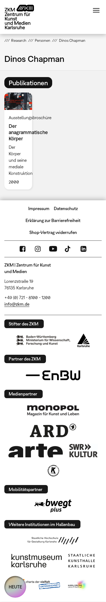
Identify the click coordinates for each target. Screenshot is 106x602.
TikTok (68, 249)
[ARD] (53, 430)
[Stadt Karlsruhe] (83, 340)
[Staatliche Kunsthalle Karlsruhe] (81, 561)
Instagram (37, 249)
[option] (20, 141)
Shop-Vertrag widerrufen (53, 232)
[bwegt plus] (53, 505)
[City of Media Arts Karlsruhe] (78, 585)
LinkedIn (83, 249)
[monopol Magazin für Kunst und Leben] (53, 410)
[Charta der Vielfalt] (39, 585)
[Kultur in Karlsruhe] (53, 470)
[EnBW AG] (53, 375)
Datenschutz (66, 208)
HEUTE (15, 586)
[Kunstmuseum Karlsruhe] (36, 561)
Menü (96, 10)
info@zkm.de (16, 304)
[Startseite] (23, 17)
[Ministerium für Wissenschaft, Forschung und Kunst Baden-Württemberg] (43, 340)
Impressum (38, 208)
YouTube (53, 249)
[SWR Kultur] (83, 450)
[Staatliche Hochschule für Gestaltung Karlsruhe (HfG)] (53, 541)
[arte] (35, 450)
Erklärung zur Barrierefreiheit (53, 220)
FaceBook (22, 249)
